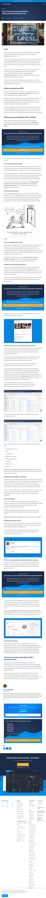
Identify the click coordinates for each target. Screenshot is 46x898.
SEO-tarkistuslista (20, 813)
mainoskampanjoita (14, 193)
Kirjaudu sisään (20, 152)
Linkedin (7, 806)
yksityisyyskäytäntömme (13, 892)
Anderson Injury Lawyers (29, 370)
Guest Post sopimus (21, 836)
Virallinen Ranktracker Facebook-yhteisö (12, 803)
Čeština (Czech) (32, 852)
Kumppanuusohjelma (21, 827)
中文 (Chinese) (32, 847)
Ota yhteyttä (39, 802)
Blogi (18, 829)
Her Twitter (7, 699)
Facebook (2, 803)
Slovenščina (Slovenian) (31, 879)
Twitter (2, 806)
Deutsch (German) (32, 826)
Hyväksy (5, 895)
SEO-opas (19, 833)
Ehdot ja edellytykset (31, 803)
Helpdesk (31, 820)
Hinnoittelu (31, 815)
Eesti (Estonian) (32, 857)
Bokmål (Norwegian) (31, 887)
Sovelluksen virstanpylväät (31, 817)
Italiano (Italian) (32, 831)
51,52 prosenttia (10, 170)
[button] (43, 4)
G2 (12, 806)
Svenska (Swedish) (32, 843)
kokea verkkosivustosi (32, 645)
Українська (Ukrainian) (31, 882)
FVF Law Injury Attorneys (17, 368)
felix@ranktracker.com (40, 821)
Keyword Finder (20, 804)
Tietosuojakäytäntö (32, 806)
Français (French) (32, 830)
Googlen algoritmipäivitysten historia (21, 840)
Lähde (5, 238)
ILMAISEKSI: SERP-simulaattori (20, 817)
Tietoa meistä (40, 804)
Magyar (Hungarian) (31, 862)
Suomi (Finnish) (32, 859)
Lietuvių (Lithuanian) (31, 868)
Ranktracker (6, 4)
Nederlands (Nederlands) (31, 836)
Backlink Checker (20, 809)
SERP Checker (19, 806)
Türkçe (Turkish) (32, 845)
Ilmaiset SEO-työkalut (21, 835)
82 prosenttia (20, 356)
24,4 (38, 248)
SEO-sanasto (19, 831)
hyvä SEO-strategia (13, 100)
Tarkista (31, 531)
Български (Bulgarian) (31, 849)
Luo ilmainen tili (23, 150)
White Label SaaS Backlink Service (22, 823)
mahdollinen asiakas (25, 376)
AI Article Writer (20, 815)
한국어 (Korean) (32, 884)
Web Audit (19, 807)
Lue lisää (31, 678)
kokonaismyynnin (8, 56)
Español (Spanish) (32, 828)
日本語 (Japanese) (32, 833)
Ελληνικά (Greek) (32, 855)
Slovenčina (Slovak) (31, 876)
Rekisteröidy (31, 813)
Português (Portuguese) (31, 841)
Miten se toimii (20, 826)
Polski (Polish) (31, 838)
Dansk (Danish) (32, 853)
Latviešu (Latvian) (32, 870)
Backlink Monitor (20, 811)
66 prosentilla (15, 277)
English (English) (32, 824)
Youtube (7, 803)
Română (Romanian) (31, 873)
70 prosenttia (14, 525)
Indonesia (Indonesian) (31, 865)
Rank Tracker (19, 802)
